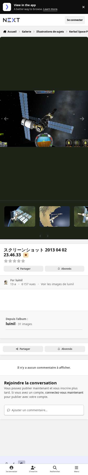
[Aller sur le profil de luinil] (6, 282)
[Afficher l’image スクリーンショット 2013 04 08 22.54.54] (54, 216)
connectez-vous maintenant (64, 392)
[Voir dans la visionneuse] (44, 118)
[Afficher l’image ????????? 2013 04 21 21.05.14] (19, 216)
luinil (19, 280)
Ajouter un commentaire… (29, 410)
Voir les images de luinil (57, 284)
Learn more (8, 7)
